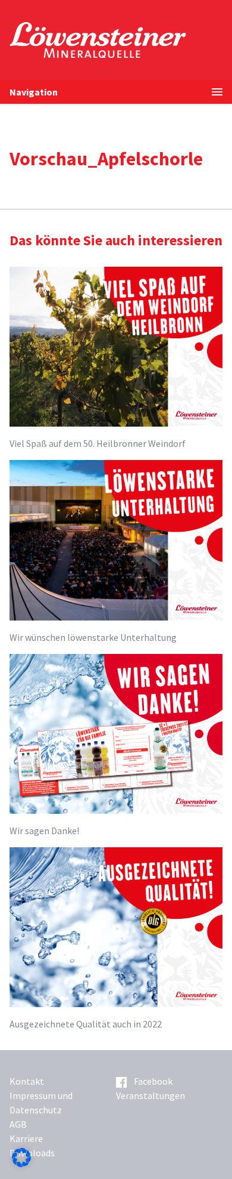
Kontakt (27, 1081)
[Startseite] (121, 40)
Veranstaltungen (150, 1095)
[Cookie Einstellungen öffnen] (21, 1163)
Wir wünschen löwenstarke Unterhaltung (93, 637)
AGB (18, 1124)
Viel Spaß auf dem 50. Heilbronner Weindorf (98, 443)
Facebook (153, 1081)
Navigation (34, 92)
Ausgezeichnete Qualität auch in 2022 (86, 1024)
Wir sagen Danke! (44, 831)
